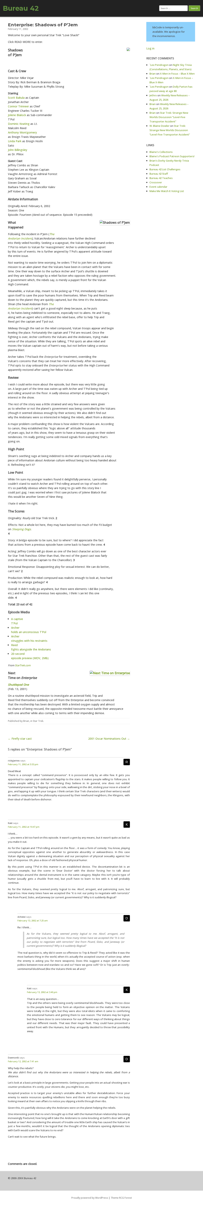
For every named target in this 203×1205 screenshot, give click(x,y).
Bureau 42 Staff (158, 173)
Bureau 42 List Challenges (164, 169)
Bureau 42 (21, 8)
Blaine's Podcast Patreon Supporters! (171, 156)
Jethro (153, 95)
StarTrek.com (23, 665)
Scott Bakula (16, 97)
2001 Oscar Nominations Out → (109, 738)
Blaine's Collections (161, 152)
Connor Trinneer (18, 106)
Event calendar (158, 186)
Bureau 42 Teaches (161, 178)
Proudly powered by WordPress (89, 1197)
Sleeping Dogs (21, 529)
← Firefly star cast (20, 738)
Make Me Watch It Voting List (166, 191)
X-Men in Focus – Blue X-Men (177, 73)
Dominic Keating (19, 124)
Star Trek (38, 721)
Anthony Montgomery (22, 132)
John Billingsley (17, 150)
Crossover (155, 182)
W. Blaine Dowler (159, 126)
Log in (150, 48)
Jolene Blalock (17, 115)
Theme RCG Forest (121, 1197)
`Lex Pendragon (159, 65)
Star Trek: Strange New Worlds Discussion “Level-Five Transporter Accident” (168, 117)
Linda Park (14, 141)
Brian (26, 721)
